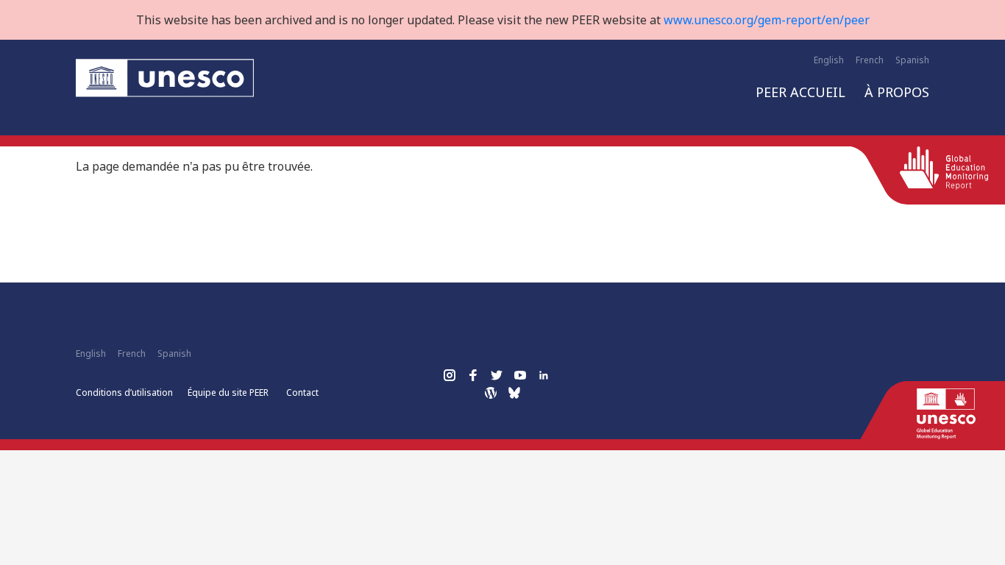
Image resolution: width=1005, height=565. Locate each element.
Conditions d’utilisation (124, 392)
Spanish (912, 60)
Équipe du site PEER (228, 392)
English (829, 60)
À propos (896, 92)
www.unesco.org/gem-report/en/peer (767, 20)
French (870, 60)
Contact (302, 392)
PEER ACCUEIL (800, 92)
